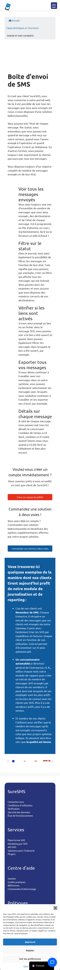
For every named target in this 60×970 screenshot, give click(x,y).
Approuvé (30, 941)
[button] (55, 908)
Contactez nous (16, 801)
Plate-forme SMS (16, 840)
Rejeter (30, 950)
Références (13, 885)
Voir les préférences (30, 958)
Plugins (12, 853)
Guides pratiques (17, 882)
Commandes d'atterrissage (22, 888)
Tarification (14, 808)
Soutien (12, 878)
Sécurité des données (19, 812)
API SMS (12, 847)
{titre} (25, 966)
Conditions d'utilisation (20, 805)
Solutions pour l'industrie (21, 850)
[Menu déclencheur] (54, 5)
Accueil (16, 20)
